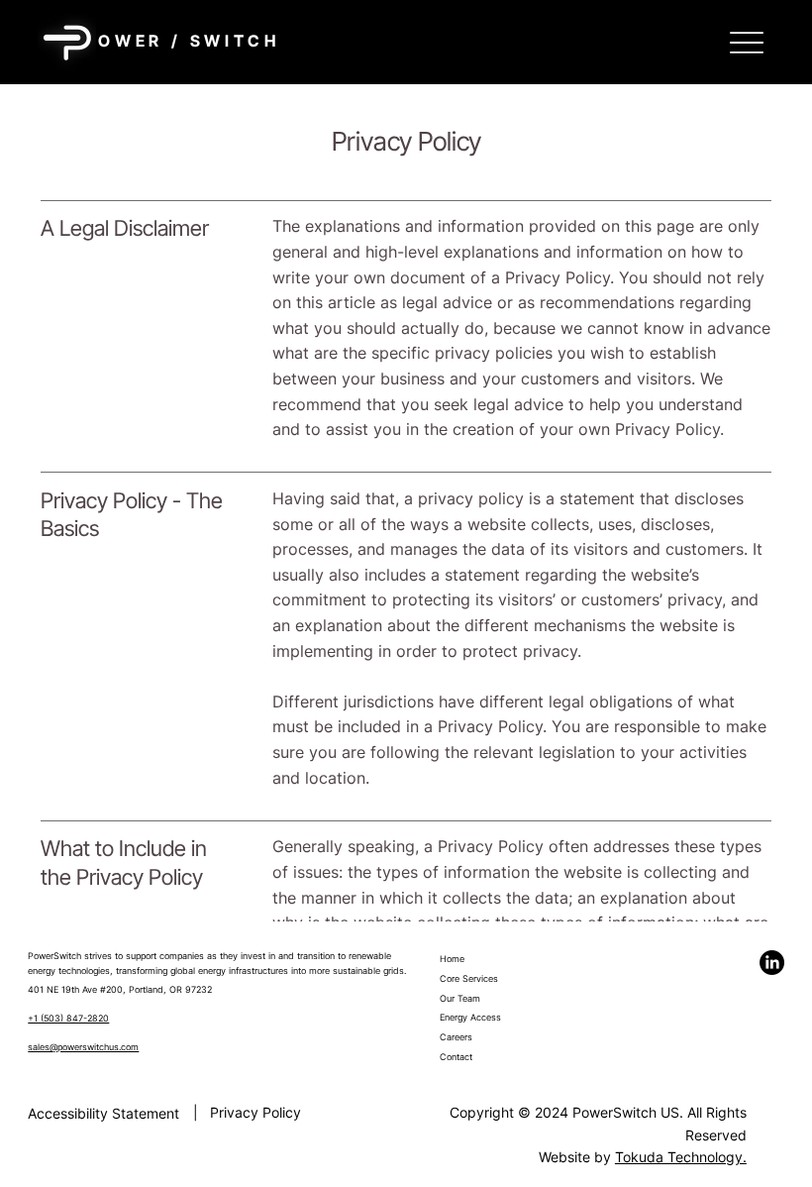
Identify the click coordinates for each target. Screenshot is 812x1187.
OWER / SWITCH (188, 41)
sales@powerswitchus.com (83, 1046)
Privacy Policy (255, 1112)
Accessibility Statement (103, 1113)
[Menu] (747, 42)
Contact (456, 1056)
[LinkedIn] (772, 962)
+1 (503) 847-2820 (68, 1018)
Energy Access (470, 1017)
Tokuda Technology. (681, 1156)
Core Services (469, 978)
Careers (456, 1036)
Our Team (460, 998)
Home (452, 958)
